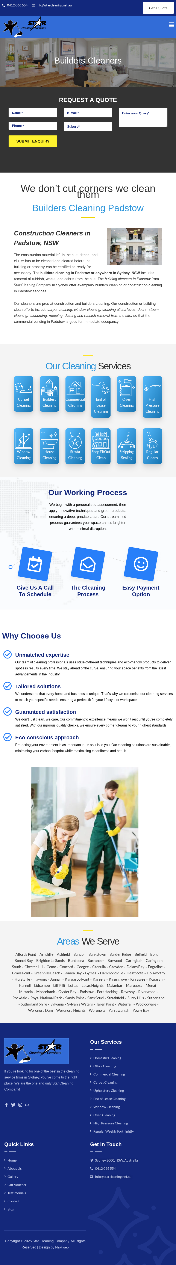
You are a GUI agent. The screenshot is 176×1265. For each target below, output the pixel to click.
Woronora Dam (40, 1010)
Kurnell (25, 985)
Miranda (26, 991)
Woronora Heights (70, 1010)
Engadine (155, 967)
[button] (171, 24)
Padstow (87, 991)
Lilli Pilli (59, 985)
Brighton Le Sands (50, 960)
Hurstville (22, 979)
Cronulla (99, 967)
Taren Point (105, 1004)
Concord (66, 967)
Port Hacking (107, 991)
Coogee (83, 967)
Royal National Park (46, 998)
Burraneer (96, 960)
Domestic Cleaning (107, 1058)
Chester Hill (33, 967)
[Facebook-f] (6, 1105)
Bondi (154, 954)
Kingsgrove (118, 979)
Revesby (128, 991)
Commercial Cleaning (109, 1074)
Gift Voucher (17, 1185)
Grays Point (21, 973)
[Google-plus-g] (27, 1105)
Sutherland (156, 998)
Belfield (141, 954)
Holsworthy (156, 973)
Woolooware (146, 1004)
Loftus (73, 985)
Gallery (13, 1176)
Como (51, 967)
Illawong (40, 979)
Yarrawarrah (119, 1010)
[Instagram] (20, 1105)
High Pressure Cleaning (110, 1123)
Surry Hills (135, 998)
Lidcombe (42, 985)
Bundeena (76, 960)
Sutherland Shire (34, 1004)
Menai (151, 985)
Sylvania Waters (80, 1004)
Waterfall (124, 1004)
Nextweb (62, 1247)
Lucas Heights (92, 985)
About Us (15, 1168)
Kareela (99, 979)
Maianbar (115, 985)
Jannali (55, 979)
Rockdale (19, 998)
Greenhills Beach (47, 973)
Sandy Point (74, 998)
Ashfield (63, 954)
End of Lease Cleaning (109, 1099)
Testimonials (17, 1193)
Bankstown (97, 954)
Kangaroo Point (77, 979)
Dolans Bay (135, 967)
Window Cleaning (106, 1107)
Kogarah (155, 979)
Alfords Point (25, 954)
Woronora (97, 1010)
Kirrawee (137, 979)
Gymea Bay (73, 973)
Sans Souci (95, 998)
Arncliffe (46, 954)
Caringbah (134, 960)
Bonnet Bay (24, 960)
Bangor (79, 954)
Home (12, 1160)
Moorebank (45, 991)
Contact (14, 1201)
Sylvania (57, 1004)
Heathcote (135, 973)
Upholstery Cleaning (108, 1090)
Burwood (115, 960)
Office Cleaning (104, 1066)
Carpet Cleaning (105, 1082)
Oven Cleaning (104, 1115)
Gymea (91, 973)
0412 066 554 (105, 1168)
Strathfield (115, 998)
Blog (11, 1209)
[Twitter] (13, 1105)
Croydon (116, 967)
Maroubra (134, 985)
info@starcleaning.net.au (113, 1176)
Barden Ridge (120, 954)
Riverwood (147, 991)
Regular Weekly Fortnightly (113, 1131)
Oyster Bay (67, 991)
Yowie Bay (141, 1010)
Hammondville (111, 973)
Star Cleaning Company (32, 285)
